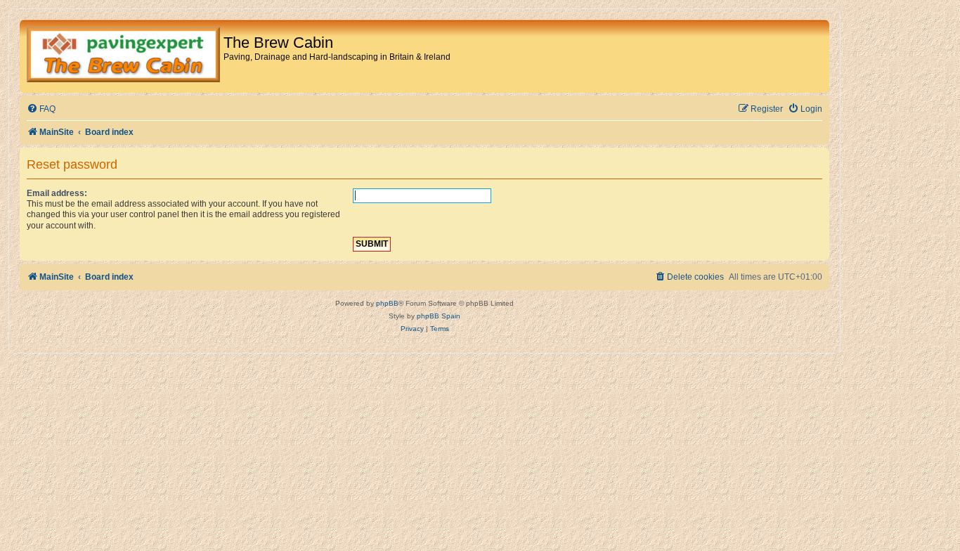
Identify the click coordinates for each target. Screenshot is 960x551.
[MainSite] (123, 56)
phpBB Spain (438, 316)
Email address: (57, 193)
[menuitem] (41, 109)
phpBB (387, 303)
